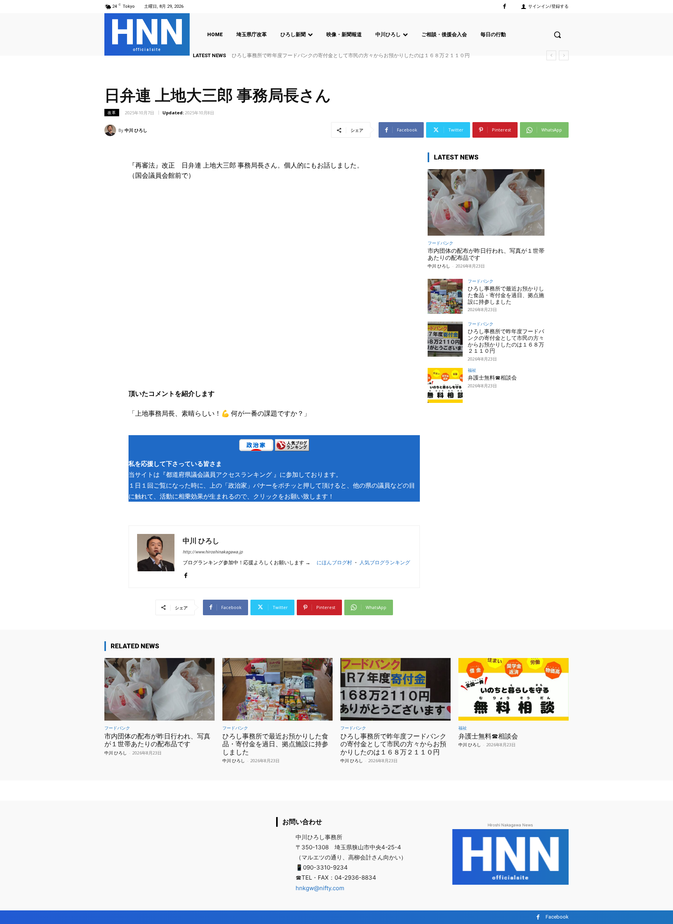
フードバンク (440, 243)
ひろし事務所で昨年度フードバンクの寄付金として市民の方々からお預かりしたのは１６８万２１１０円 (351, 55)
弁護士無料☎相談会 (492, 377)
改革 (111, 112)
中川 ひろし (136, 130)
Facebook (557, 917)
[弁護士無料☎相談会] (445, 385)
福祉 (472, 370)
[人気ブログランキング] (292, 446)
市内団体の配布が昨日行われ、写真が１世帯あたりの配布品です (157, 740)
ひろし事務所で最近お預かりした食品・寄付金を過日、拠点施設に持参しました (506, 295)
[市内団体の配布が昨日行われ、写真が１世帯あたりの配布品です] (486, 202)
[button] (557, 34)
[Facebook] (504, 6)
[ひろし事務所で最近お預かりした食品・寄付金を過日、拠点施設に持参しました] (445, 296)
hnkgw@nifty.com (320, 888)
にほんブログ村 (334, 562)
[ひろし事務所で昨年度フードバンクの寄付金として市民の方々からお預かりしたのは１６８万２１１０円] (445, 339)
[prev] (551, 55)
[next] (564, 55)
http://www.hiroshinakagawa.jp (213, 552)
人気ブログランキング (384, 562)
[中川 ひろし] (111, 130)
